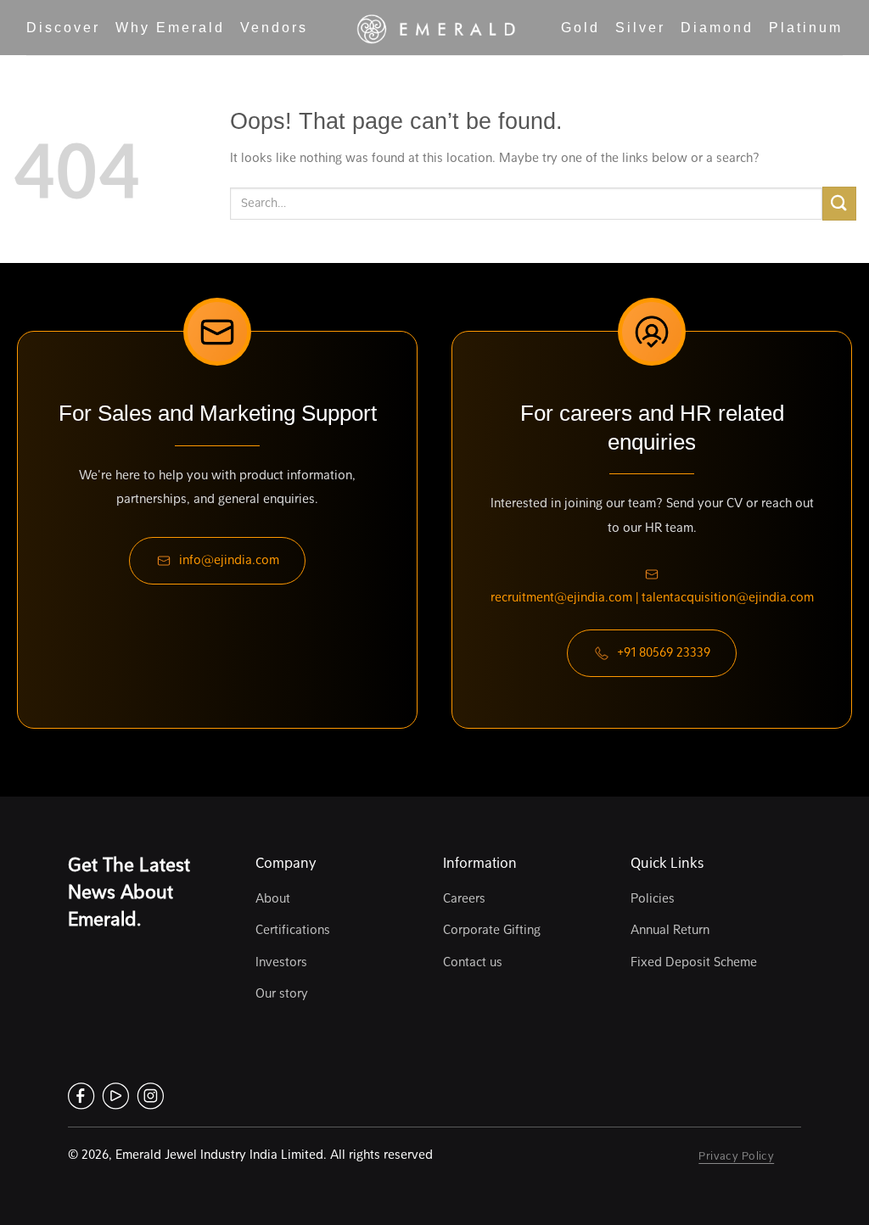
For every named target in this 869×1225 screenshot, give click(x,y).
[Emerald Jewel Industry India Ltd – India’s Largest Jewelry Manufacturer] (434, 28)
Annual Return (670, 930)
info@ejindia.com (229, 560)
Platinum (806, 27)
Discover (63, 27)
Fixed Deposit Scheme (694, 962)
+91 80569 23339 (663, 652)
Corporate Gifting (492, 930)
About (272, 898)
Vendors (274, 27)
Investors (281, 962)
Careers (464, 898)
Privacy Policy (736, 1155)
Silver (640, 27)
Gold (580, 27)
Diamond (717, 27)
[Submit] (839, 203)
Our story (281, 993)
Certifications (292, 930)
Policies (653, 898)
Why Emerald (170, 27)
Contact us (472, 962)
